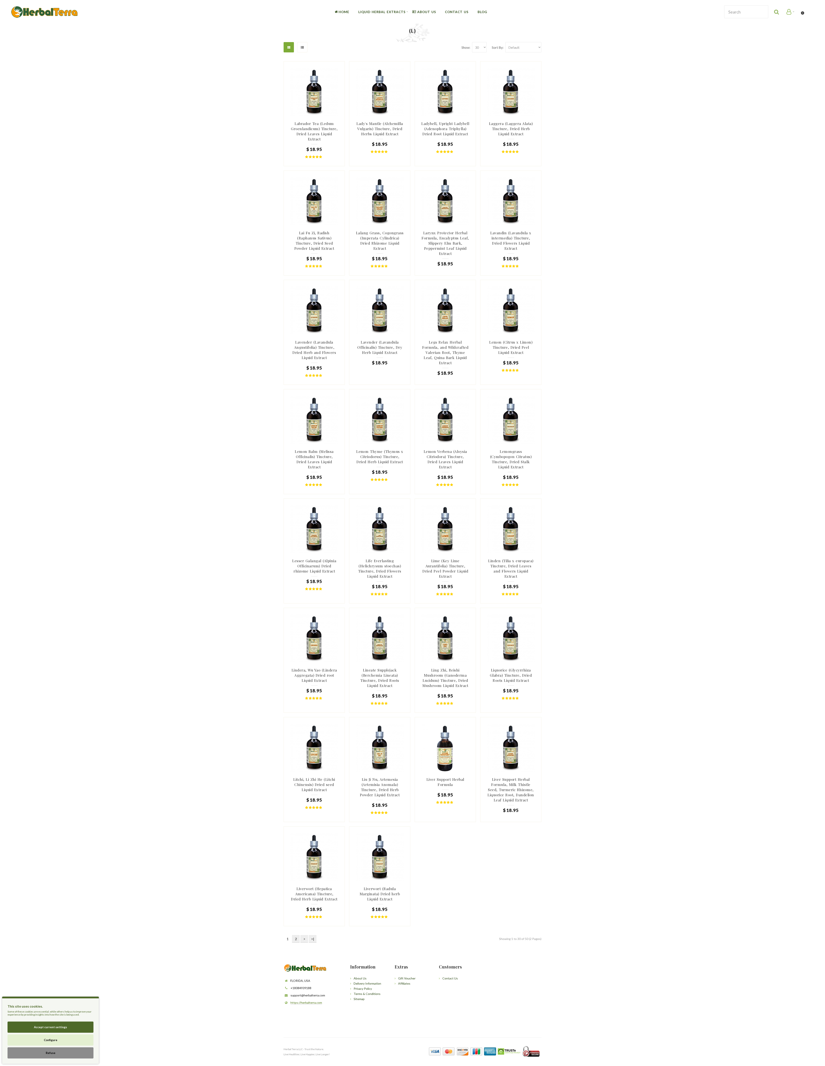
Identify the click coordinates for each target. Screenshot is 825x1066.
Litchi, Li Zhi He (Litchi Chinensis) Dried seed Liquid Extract (314, 784)
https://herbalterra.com (306, 1002)
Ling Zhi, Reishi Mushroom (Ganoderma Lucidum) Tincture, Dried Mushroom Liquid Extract (445, 678)
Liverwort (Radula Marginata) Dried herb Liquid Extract (380, 893)
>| (312, 939)
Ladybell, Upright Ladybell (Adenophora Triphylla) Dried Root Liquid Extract (445, 128)
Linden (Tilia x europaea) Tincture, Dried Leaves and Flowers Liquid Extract (510, 568)
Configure (50, 1040)
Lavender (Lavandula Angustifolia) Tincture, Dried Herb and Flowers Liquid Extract (314, 350)
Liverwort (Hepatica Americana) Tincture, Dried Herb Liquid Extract (314, 893)
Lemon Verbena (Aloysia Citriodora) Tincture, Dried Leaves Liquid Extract (445, 459)
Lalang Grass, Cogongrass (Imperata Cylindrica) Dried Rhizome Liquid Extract (380, 240)
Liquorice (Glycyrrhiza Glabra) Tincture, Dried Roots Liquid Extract (511, 675)
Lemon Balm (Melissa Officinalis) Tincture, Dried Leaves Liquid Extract (314, 459)
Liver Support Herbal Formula (445, 782)
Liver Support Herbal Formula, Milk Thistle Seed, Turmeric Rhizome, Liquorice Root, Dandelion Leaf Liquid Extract (510, 789)
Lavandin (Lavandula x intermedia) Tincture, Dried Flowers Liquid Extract (510, 240)
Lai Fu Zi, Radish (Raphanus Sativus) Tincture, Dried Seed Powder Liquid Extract (314, 240)
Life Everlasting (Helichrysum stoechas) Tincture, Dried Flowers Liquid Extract (379, 568)
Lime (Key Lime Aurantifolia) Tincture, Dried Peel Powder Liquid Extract (445, 568)
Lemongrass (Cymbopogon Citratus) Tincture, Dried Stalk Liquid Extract (511, 459)
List (302, 47)
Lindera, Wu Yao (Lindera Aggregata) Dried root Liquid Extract (314, 675)
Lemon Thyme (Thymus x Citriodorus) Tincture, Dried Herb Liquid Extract (379, 456)
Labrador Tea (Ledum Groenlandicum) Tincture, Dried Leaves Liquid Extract (314, 131)
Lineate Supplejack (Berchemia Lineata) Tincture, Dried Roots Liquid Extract (379, 678)
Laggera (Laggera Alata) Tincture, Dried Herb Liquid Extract (511, 128)
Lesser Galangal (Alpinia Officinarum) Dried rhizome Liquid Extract (314, 565)
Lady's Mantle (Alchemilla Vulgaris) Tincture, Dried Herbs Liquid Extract (379, 128)
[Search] (776, 11)
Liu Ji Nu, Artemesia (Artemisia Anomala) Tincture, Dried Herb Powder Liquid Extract (380, 787)
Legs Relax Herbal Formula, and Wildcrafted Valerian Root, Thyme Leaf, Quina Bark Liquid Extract (445, 352)
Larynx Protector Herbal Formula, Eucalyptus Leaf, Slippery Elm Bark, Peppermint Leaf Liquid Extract (445, 243)
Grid (289, 47)
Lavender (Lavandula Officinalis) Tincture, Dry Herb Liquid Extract (379, 347)
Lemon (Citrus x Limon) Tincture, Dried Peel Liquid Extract (510, 347)
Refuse (50, 1053)
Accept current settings (50, 1027)
